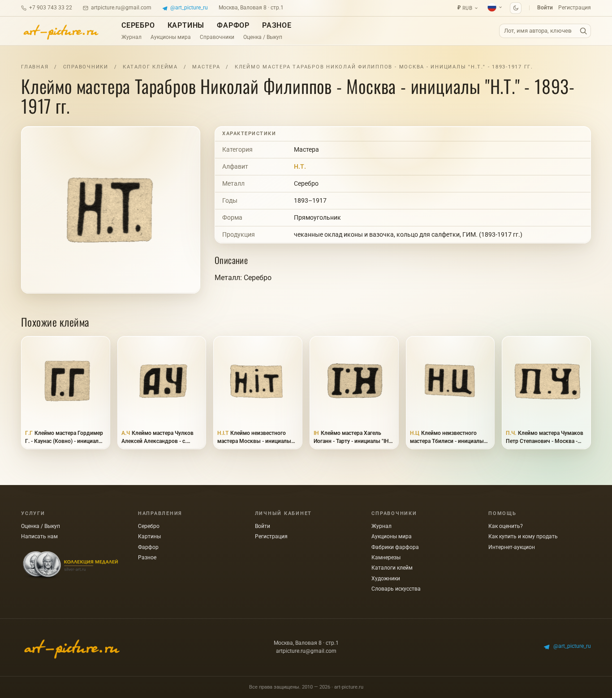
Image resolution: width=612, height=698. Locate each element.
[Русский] (495, 7)
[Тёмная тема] (515, 8)
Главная (34, 67)
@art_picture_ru (189, 7)
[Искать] (583, 31)
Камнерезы (386, 557)
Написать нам (39, 536)
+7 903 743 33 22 (50, 7)
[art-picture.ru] (60, 31)
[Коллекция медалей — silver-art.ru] (70, 565)
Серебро (138, 25)
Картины (186, 25)
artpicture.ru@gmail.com (121, 7)
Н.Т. (300, 166)
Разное (277, 25)
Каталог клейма (150, 67)
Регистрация (574, 7)
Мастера (206, 67)
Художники (385, 578)
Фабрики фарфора (395, 547)
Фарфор (233, 25)
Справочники (217, 37)
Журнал (131, 37)
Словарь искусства (396, 589)
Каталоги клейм (392, 568)
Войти (545, 7)
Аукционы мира (171, 37)
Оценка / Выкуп (262, 37)
